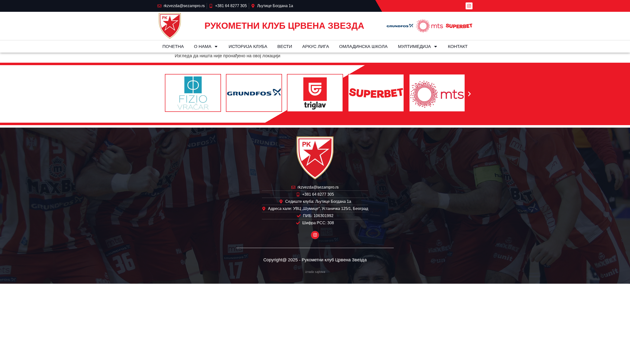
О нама (202, 46)
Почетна (173, 46)
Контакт (458, 46)
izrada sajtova (315, 272)
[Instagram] (469, 5)
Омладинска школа (363, 46)
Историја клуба (248, 46)
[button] (161, 94)
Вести (284, 46)
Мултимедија (414, 46)
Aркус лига (315, 46)
